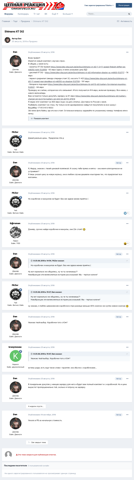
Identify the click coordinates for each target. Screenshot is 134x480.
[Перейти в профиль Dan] (7, 40)
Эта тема (119, 14)
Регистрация (124, 5)
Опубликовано (41, 52)
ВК (46, 14)
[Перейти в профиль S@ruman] (15, 232)
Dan (19, 38)
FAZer (15, 132)
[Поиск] (129, 14)
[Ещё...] (127, 52)
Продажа (33, 41)
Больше (67, 14)
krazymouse (15, 347)
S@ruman (15, 223)
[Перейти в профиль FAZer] (15, 141)
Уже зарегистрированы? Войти (98, 5)
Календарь (23, 14)
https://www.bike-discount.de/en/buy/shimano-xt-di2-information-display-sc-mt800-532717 (84, 72)
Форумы (8, 14)
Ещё (54, 14)
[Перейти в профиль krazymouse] (15, 356)
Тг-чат (37, 14)
